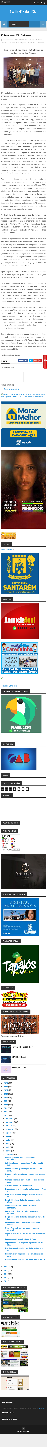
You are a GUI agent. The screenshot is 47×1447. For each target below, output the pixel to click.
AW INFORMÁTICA (23, 11)
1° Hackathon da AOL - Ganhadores (19, 1185)
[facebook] (31, 2)
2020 (6, 1104)
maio (8, 1143)
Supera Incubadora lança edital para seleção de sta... (24, 1243)
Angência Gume (26, 42)
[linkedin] (38, 2)
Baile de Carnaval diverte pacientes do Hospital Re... (23, 1195)
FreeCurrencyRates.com (9, 685)
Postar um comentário (11, 389)
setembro (10, 1129)
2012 (6, 1281)
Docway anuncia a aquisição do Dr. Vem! (20, 1239)
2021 (6, 1101)
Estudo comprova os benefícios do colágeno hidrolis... (22, 1223)
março (8, 1150)
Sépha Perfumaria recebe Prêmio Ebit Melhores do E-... (25, 1234)
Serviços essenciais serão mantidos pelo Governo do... (24, 1180)
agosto (9, 1132)
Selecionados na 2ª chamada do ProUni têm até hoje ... (24, 1164)
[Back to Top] (23, 1428)
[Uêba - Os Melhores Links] (8, 538)
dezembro (10, 1118)
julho (8, 1136)
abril (8, 1147)
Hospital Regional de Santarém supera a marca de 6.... (25, 1217)
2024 (6, 1090)
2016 (6, 1266)
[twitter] (41, 2)
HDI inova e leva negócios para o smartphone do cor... (24, 1254)
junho (8, 1140)
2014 (6, 1273)
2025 (6, 1086)
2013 (6, 1277)
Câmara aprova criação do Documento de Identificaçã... (21, 1158)
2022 (6, 1097)
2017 (6, 1115)
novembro (10, 1122)
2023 (6, 1093)
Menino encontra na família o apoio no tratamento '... (25, 1260)
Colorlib (26, 1431)
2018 (6, 1111)
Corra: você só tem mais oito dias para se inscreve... (21, 1212)
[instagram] (34, 2)
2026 (6, 1083)
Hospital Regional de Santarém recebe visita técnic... (22, 1201)
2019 (6, 1108)
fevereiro (9, 1154)
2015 (6, 1270)
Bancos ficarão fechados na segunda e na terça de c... (25, 1175)
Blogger (41, 1408)
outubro (9, 1125)
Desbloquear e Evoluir (20, 1067)
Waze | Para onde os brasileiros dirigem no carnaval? (22, 1228)
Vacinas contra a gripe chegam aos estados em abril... (23, 1169)
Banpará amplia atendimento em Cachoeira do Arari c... (25, 1189)
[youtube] (44, 2)
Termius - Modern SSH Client (22, 1046)
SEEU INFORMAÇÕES (19, 1057)
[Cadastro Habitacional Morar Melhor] (23, 446)
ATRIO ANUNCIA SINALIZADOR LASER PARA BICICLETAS (21, 1206)
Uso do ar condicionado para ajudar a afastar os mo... (24, 1249)
